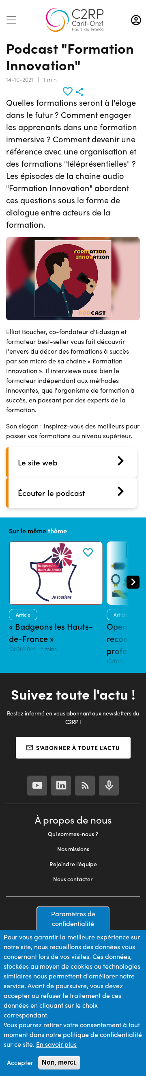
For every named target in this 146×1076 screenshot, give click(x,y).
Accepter (20, 1062)
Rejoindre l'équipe (73, 864)
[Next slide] (133, 582)
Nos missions (73, 849)
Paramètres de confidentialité (73, 918)
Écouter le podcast (51, 492)
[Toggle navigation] (11, 20)
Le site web (38, 462)
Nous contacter (73, 879)
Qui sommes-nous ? (73, 834)
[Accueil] (74, 20)
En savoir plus (56, 1044)
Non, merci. (59, 1062)
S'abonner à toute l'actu (78, 747)
